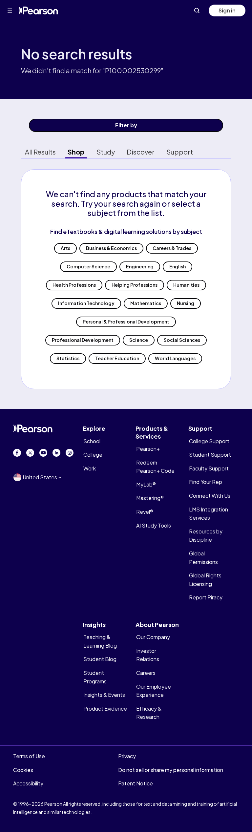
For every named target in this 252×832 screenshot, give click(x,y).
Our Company (153, 637)
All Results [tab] (40, 152)
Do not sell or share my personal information (170, 769)
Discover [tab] (141, 152)
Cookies (23, 769)
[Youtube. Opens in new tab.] (43, 453)
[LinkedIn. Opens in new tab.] (56, 453)
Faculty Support (209, 468)
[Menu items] (10, 10)
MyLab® (146, 484)
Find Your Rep (205, 481)
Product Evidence (105, 708)
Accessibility (28, 783)
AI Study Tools (153, 525)
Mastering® (150, 497)
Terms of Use (29, 756)
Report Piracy (205, 597)
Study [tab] (105, 152)
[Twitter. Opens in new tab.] (30, 453)
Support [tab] (179, 152)
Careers (146, 672)
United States (40, 477)
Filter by (126, 125)
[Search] (197, 10)
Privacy (127, 756)
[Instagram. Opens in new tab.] (70, 453)
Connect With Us (209, 495)
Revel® (144, 511)
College (92, 454)
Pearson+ (148, 448)
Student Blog (99, 658)
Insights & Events (104, 694)
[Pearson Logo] (38, 10)
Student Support (210, 454)
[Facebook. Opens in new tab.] (17, 453)
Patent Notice (135, 783)
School (91, 441)
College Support (209, 441)
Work (89, 468)
